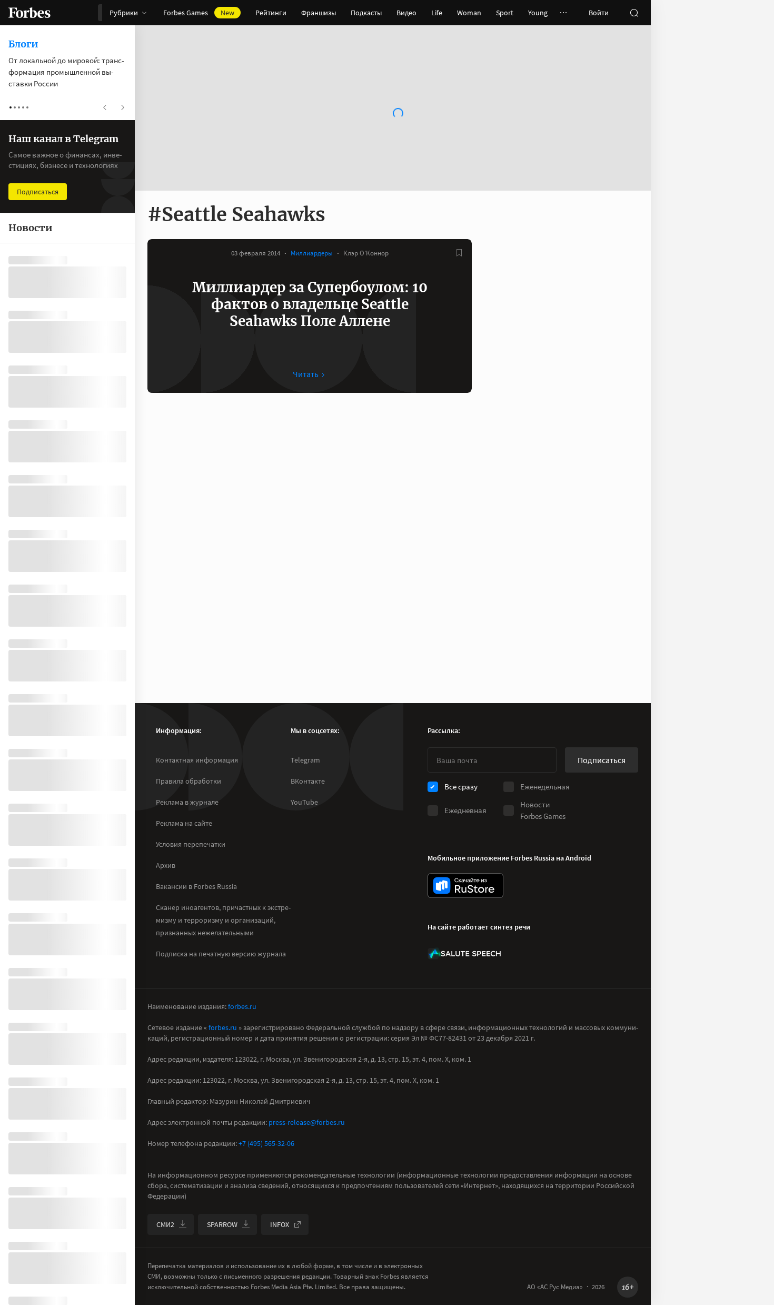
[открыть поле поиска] (634, 12)
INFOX (279, 1224)
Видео (406, 12)
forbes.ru (242, 1006)
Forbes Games (198, 12)
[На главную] (29, 12)
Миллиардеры (312, 253)
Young (538, 12)
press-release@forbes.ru (307, 1122)
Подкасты (366, 12)
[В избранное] (459, 252)
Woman (469, 12)
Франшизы (318, 12)
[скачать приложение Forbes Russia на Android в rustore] (465, 885)
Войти (599, 12)
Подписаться (602, 760)
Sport (504, 12)
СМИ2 (165, 1224)
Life (436, 12)
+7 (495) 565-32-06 (266, 1143)
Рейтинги (270, 12)
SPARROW (222, 1224)
